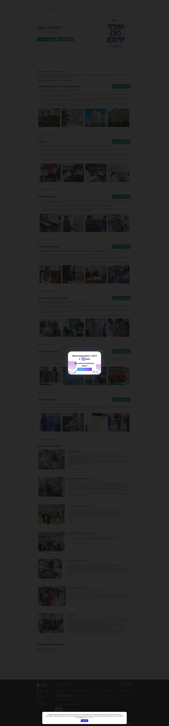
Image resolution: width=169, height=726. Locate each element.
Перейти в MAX (84, 369)
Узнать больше (89, 717)
